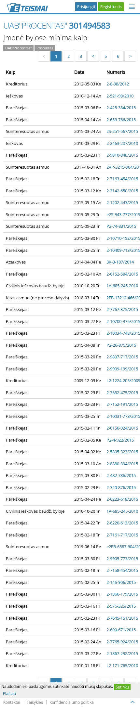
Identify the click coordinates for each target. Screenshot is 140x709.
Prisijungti (86, 6)
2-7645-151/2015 (122, 618)
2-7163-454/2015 (122, 179)
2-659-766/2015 (121, 119)
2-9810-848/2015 (122, 155)
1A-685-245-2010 (122, 286)
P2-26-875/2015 (121, 345)
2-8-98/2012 (117, 84)
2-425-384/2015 (121, 107)
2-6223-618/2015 (122, 499)
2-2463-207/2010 (122, 143)
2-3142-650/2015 (122, 191)
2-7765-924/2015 (122, 642)
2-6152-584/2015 (122, 274)
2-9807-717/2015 (122, 357)
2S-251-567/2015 (122, 131)
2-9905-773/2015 (122, 558)
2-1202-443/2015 (122, 202)
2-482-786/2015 (121, 475)
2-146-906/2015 (121, 582)
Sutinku (122, 687)
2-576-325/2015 (121, 606)
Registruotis (111, 6)
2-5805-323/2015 (122, 452)
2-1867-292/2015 (122, 653)
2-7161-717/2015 (122, 535)
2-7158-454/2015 (122, 570)
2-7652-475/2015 (122, 392)
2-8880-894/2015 (122, 464)
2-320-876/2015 (121, 487)
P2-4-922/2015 (120, 440)
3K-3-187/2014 (120, 262)
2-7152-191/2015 (122, 404)
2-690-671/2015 (121, 630)
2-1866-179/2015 (122, 594)
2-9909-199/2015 (122, 369)
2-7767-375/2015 (122, 309)
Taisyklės (35, 702)
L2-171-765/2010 (122, 665)
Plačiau (9, 693)
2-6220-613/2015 (122, 523)
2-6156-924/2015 (122, 428)
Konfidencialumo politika (71, 702)
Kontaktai (11, 702)
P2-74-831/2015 (121, 226)
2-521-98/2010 (119, 96)
